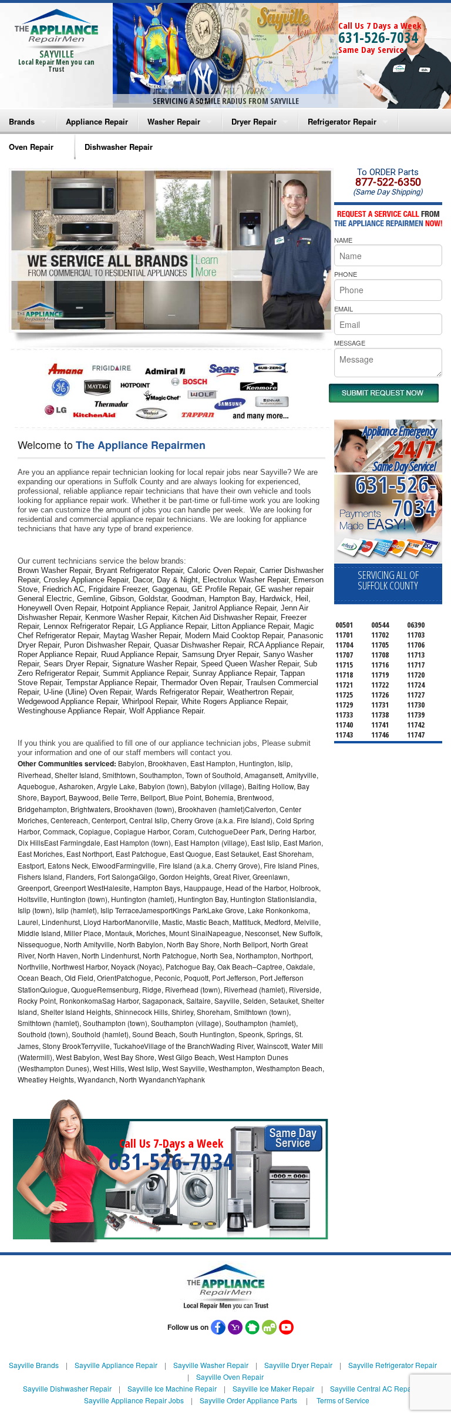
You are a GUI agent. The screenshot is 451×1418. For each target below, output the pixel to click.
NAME (343, 239)
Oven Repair (31, 146)
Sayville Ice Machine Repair (172, 1388)
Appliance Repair (97, 121)
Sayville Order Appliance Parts (248, 1400)
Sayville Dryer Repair (298, 1365)
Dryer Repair (254, 121)
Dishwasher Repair (119, 146)
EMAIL (343, 308)
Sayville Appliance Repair (116, 1365)
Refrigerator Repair (342, 121)
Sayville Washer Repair (210, 1365)
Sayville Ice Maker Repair (273, 1388)
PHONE (345, 274)
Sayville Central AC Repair (373, 1388)
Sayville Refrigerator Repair (392, 1365)
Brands (22, 121)
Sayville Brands (34, 1365)
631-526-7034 (378, 37)
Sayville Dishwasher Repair (67, 1388)
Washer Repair (173, 121)
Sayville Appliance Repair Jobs (134, 1400)
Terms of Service (343, 1400)
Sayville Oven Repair (230, 1377)
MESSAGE (349, 342)
